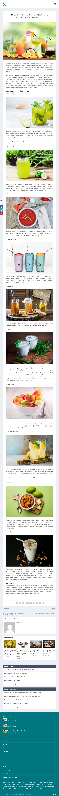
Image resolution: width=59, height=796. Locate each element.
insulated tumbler (10, 479)
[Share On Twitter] (1, 210)
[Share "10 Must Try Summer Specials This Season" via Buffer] (34, 603)
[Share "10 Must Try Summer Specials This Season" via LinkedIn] (31, 603)
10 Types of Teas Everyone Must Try (35, 652)
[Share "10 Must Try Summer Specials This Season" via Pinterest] (28, 603)
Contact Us (5, 747)
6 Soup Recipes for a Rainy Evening (49, 652)
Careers (5, 744)
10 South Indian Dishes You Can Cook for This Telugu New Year (25, 692)
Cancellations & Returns (9, 762)
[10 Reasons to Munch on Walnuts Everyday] (5, 732)
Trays (36, 786)
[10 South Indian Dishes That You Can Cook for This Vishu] (10, 644)
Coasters (23, 788)
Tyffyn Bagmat (22, 786)
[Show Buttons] (1, 204)
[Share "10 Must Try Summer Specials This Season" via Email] (40, 603)
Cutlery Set (30, 786)
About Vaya (6, 740)
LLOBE (22, 17)
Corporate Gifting (7, 755)
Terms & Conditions (8, 773)
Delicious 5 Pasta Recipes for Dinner (13, 684)
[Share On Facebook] (1, 206)
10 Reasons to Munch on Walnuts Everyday (15, 676)
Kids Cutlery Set (15, 788)
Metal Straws (30, 788)
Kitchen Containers (43, 782)
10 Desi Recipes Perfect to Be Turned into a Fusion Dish (23, 653)
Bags (17, 784)
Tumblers (51, 782)
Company (5, 751)
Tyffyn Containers (12, 786)
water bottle (18, 380)
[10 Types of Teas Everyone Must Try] (36, 644)
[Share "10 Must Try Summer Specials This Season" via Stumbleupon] (37, 603)
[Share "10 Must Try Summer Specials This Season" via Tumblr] (25, 603)
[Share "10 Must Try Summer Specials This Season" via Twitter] (19, 603)
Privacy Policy (6, 770)
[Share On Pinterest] (1, 213)
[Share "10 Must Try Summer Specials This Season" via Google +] (22, 603)
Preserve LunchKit (16, 782)
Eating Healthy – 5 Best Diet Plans (12, 680)
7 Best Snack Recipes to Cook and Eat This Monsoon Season (19, 669)
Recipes (34, 17)
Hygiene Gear (31, 784)
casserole (40, 65)
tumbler (32, 139)
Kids (14, 784)
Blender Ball (6, 788)
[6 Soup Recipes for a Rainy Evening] (49, 644)
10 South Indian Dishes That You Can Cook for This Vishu (10, 653)
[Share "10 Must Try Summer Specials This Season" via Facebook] (17, 603)
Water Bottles (32, 782)
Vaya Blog (44, 788)
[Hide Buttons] (0, 215)
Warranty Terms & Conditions (10, 777)
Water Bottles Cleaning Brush (46, 786)
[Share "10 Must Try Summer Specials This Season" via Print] (42, 603)
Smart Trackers (7, 784)
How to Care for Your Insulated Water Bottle (22, 699)
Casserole (25, 782)
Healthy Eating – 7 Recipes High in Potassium (15, 673)
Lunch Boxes (6, 782)
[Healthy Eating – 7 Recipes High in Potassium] (5, 726)
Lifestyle (14, 726)
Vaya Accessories (41, 784)
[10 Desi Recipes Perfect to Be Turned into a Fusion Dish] (23, 644)
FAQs (4, 766)
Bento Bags (24, 784)
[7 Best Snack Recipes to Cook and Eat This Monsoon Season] (5, 720)
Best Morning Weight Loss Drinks (21, 703)
